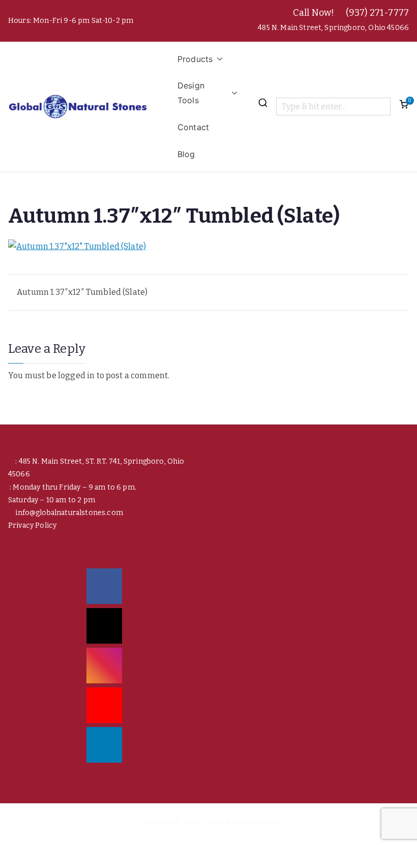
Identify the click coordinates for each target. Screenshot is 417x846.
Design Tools (190, 92)
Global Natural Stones (240, 822)
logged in (76, 375)
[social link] (104, 586)
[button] (218, 59)
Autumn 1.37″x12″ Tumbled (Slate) (82, 292)
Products (195, 59)
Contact (193, 127)
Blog (186, 154)
